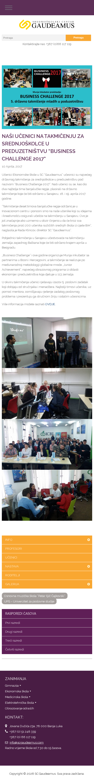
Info (8, 539)
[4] (47, 495)
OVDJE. (50, 304)
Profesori (13, 548)
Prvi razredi (12, 623)
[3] (47, 444)
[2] (47, 393)
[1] (47, 342)
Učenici (11, 557)
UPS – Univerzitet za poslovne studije (29, 601)
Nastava (12, 566)
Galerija (12, 584)
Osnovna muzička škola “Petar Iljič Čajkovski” (34, 596)
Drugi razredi (13, 631)
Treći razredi (13, 640)
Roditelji (12, 575)
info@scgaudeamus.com (27, 742)
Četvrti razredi (14, 649)
